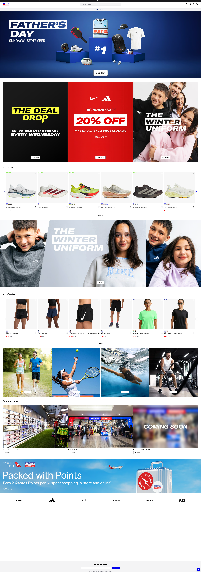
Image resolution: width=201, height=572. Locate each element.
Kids (87, 6)
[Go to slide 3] (100, 454)
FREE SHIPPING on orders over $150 (36, 0)
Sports (108, 6)
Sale (118, 6)
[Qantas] (100, 476)
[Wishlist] (190, 4)
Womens (82, 6)
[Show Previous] (4, 191)
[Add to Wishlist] (35, 173)
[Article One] (117, 500)
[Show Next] (197, 191)
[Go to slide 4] (101, 454)
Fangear (113, 6)
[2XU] (19, 500)
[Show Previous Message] (4, 9)
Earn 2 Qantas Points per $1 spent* (165, 0)
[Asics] (149, 500)
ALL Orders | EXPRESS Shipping (99, 0)
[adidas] (52, 500)
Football (92, 6)
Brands (123, 6)
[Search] (81, 4)
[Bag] (197, 4)
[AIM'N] (84, 500)
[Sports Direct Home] (6, 4)
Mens (77, 6)
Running (96, 6)
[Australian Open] (182, 500)
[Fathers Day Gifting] (100, 44)
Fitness (102, 6)
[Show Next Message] (197, 9)
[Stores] (186, 4)
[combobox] (100, 4)
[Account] (193, 4)
